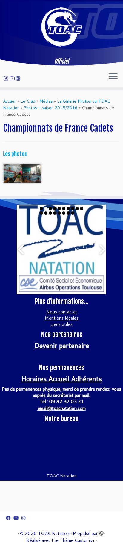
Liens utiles (61, 324)
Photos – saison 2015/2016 (51, 108)
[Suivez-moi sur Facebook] (7, 78)
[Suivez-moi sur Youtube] (13, 78)
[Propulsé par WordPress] (101, 532)
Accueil (9, 101)
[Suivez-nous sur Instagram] (19, 78)
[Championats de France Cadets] (13, 173)
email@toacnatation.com (62, 408)
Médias (46, 101)
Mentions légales (62, 318)
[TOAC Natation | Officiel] (61, 26)
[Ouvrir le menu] (113, 76)
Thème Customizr (77, 540)
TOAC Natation (53, 533)
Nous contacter (61, 312)
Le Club (28, 101)
